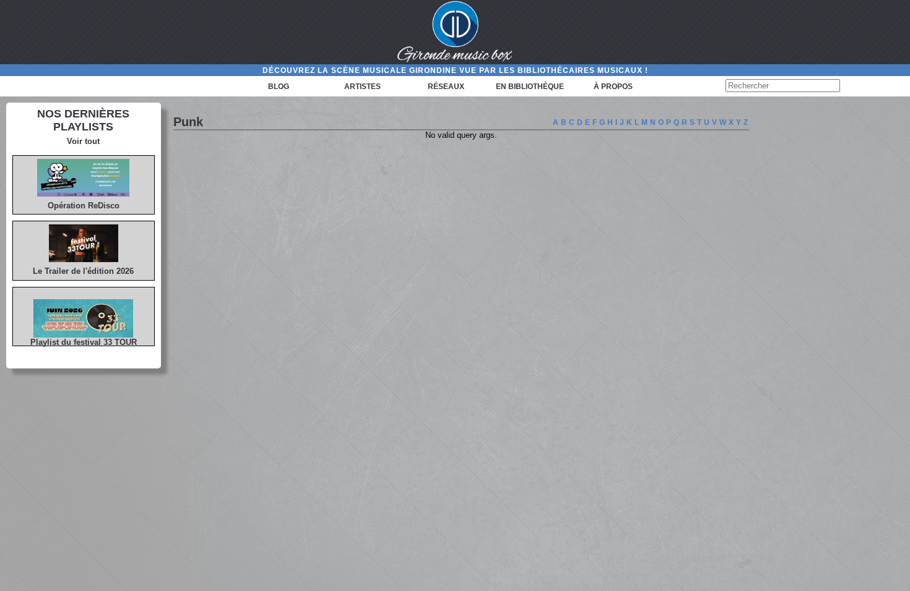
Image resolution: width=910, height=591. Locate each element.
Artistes (362, 86)
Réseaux (446, 86)
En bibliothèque (530, 86)
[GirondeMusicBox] (455, 32)
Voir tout (83, 141)
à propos (613, 86)
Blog (278, 86)
